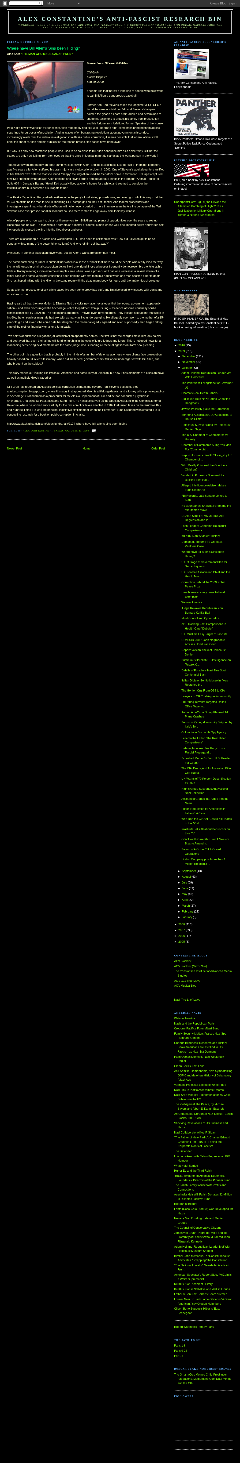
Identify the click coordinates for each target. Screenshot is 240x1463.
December (189, 356)
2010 (182, 345)
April (185, 900)
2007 (182, 930)
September (189, 871)
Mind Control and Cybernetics (200, 618)
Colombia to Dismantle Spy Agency (203, 732)
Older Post (158, 448)
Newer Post (14, 448)
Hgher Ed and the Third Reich (193, 1170)
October (187, 367)
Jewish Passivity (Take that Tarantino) (205, 409)
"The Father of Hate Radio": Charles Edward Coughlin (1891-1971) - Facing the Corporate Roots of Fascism (202, 1142)
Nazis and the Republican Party (194, 1023)
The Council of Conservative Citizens (197, 1227)
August (186, 876)
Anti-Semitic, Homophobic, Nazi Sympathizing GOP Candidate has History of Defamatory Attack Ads (203, 1075)
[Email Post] (94, 430)
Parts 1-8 (180, 1345)
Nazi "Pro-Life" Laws (187, 999)
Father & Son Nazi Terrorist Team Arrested (200, 1294)
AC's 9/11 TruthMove (187, 980)
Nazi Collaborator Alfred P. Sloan (195, 1132)
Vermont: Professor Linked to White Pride (200, 1084)
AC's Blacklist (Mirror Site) (190, 966)
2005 (182, 941)
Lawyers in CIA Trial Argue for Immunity (206, 696)
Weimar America (191, 602)
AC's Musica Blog (185, 985)
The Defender (183, 1151)
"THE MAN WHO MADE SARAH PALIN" (47, 54)
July (185, 882)
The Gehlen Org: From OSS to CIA (203, 690)
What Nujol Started (186, 1165)
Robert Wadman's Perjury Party (194, 1327)
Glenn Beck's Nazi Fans (189, 1066)
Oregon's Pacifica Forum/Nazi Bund (196, 1028)
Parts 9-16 (180, 1350)
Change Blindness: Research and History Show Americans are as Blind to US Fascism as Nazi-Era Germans (200, 1047)
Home (86, 448)
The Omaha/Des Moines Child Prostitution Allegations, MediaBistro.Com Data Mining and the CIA (203, 1379)
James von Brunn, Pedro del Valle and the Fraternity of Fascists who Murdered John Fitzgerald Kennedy (202, 1237)
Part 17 (178, 1356)
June (185, 888)
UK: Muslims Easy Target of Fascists (204, 634)
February (188, 911)
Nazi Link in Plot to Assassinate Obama (199, 1090)
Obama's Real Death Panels (199, 393)
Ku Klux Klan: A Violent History (200, 536)
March (186, 905)
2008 (182, 924)
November (189, 362)
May (185, 894)
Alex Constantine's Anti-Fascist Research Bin (120, 19)
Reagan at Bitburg (185, 1204)
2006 (182, 936)
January (187, 917)
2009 (182, 351)
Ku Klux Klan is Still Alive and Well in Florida (202, 1289)
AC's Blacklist (182, 961)
